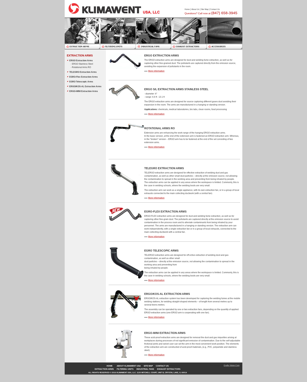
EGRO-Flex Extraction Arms (83, 77)
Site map (148, 366)
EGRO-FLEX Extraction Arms (165, 211)
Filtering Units (125, 369)
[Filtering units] (118, 33)
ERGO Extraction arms (161, 55)
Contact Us (215, 9)
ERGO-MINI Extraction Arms (83, 91)
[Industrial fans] (153, 33)
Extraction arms (104, 369)
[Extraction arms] (82, 33)
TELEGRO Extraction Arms (83, 72)
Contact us (162, 366)
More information (156, 71)
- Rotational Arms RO (81, 67)
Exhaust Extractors (168, 369)
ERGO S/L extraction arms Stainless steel (176, 89)
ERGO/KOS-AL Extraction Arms (85, 86)
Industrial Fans (145, 369)
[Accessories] (224, 33)
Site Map (204, 9)
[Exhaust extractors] (189, 33)
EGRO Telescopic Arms (81, 81)
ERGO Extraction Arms (81, 60)
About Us (195, 9)
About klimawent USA (129, 366)
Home (187, 9)
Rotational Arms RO (159, 128)
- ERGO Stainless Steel (82, 64)
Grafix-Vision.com (231, 365)
